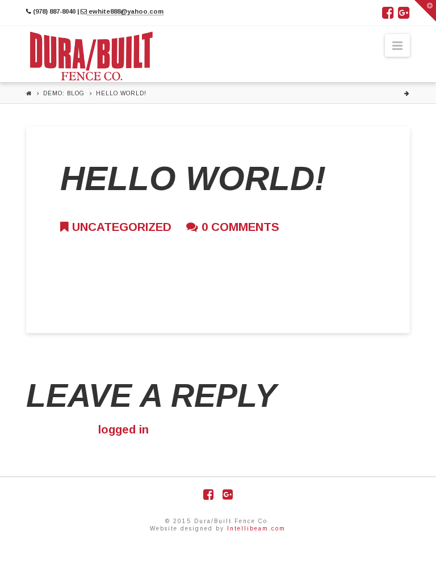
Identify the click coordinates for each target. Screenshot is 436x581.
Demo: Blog (64, 93)
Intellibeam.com (256, 528)
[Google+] (404, 12)
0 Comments (238, 226)
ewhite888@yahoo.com (125, 11)
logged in (123, 429)
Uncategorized (120, 226)
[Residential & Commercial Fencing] (91, 56)
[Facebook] (388, 12)
